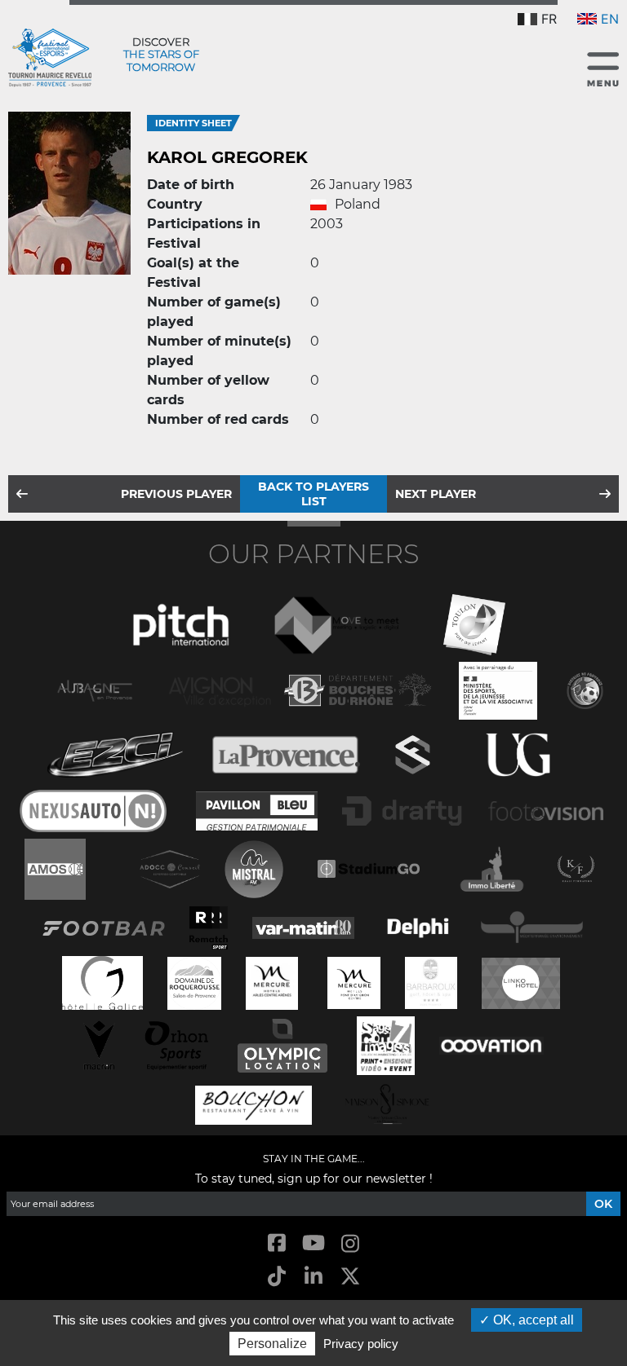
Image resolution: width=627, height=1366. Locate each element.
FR (549, 19)
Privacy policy (360, 1344)
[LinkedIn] (313, 1277)
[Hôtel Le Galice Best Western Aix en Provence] (103, 982)
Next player (435, 494)
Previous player (176, 494)
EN (610, 19)
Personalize (272, 1344)
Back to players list (313, 494)
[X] (350, 1277)
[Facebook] (276, 1244)
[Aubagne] (94, 689)
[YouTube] (313, 1244)
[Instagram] (350, 1244)
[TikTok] (276, 1277)
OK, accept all (532, 1320)
